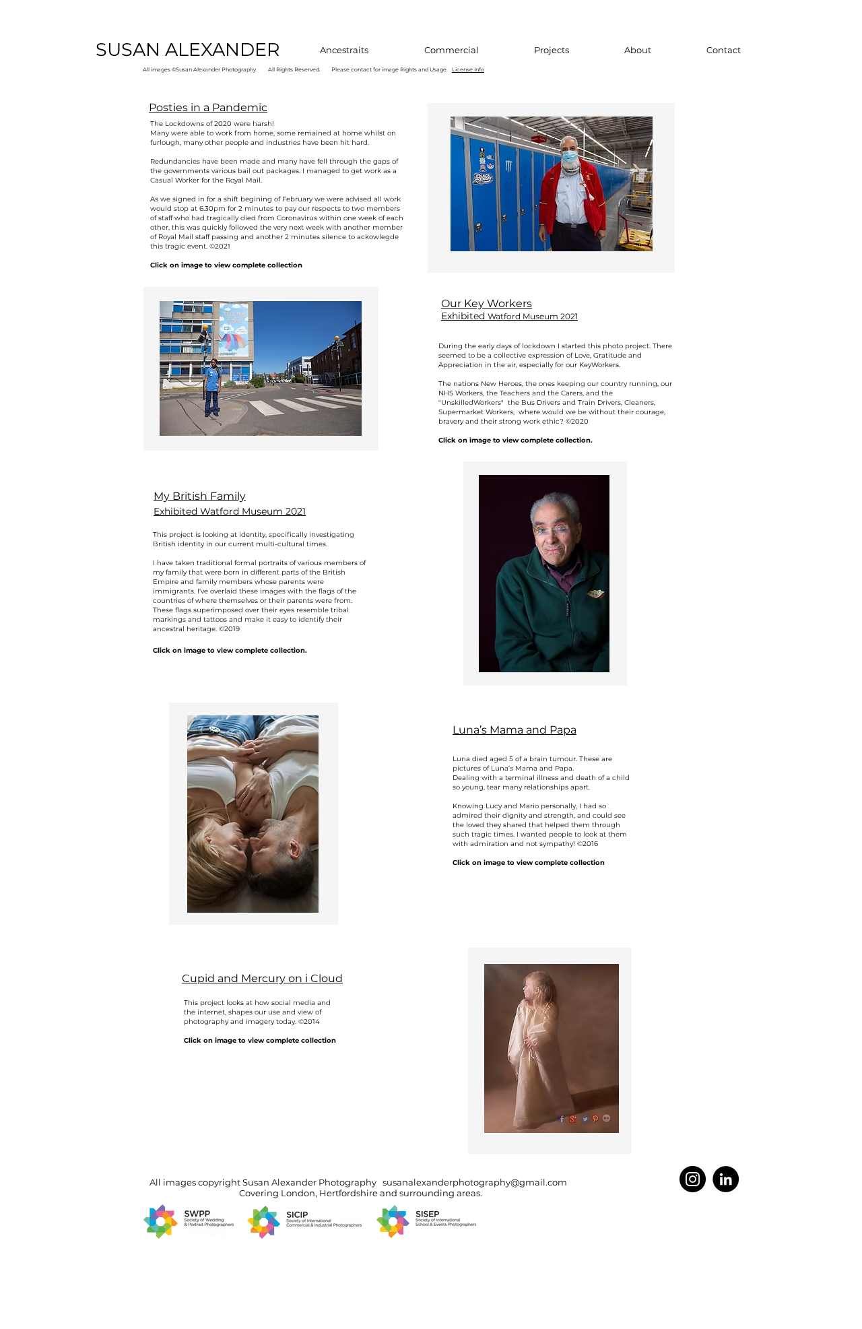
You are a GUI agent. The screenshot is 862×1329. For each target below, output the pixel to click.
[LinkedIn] (725, 1179)
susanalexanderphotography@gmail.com (475, 1182)
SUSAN (130, 49)
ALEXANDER (222, 49)
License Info (468, 69)
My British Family (200, 496)
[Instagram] (692, 1179)
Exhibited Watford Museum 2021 (230, 511)
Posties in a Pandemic (208, 107)
